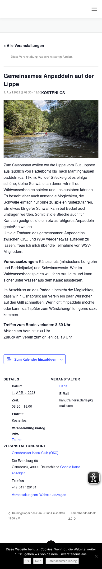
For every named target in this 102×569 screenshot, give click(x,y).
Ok (27, 561)
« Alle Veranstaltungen (24, 45)
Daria (63, 386)
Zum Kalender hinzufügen (35, 359)
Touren (17, 439)
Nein (38, 561)
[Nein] (96, 556)
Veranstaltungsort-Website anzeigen (39, 494)
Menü (94, 9)
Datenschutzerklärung (62, 561)
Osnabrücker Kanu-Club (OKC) (35, 452)
